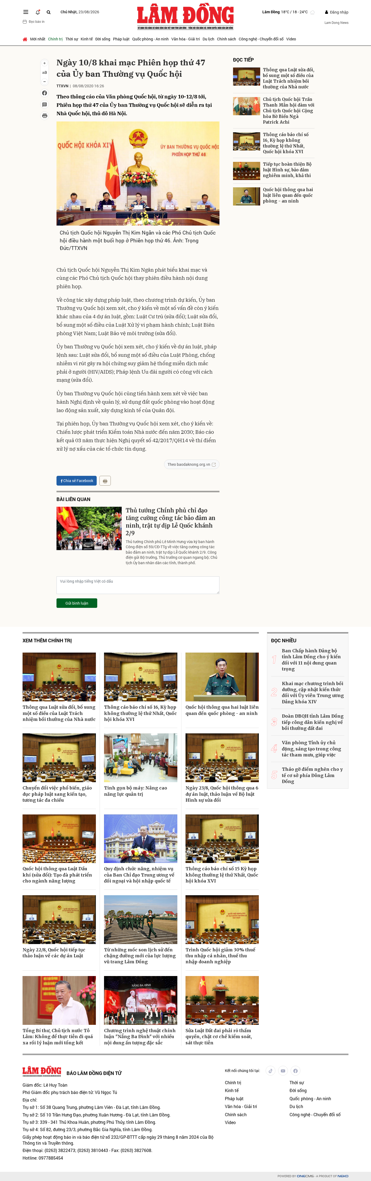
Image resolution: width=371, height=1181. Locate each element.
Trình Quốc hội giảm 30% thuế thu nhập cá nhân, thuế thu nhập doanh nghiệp (220, 956)
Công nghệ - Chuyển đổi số (261, 38)
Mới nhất (37, 38)
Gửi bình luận (76, 603)
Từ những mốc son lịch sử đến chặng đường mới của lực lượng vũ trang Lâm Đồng (140, 956)
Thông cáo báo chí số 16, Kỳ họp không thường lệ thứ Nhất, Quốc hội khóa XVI (286, 143)
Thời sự (71, 38)
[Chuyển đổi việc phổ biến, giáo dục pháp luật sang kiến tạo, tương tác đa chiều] (59, 757)
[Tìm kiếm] (48, 12)
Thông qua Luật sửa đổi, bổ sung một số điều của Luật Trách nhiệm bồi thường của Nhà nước (288, 78)
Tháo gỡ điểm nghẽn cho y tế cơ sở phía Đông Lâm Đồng (312, 775)
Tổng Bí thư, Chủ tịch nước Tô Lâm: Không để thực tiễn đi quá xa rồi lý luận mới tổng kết (58, 1036)
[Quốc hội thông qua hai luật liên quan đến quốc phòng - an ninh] (246, 196)
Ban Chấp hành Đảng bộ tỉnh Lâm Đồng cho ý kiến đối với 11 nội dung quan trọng (311, 660)
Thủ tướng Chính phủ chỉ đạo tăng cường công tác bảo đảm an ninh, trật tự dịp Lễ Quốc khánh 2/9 (170, 522)
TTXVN (62, 85)
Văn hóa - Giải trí (185, 38)
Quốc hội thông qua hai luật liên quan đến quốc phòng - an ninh (288, 195)
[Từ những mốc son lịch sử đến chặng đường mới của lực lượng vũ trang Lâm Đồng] (140, 919)
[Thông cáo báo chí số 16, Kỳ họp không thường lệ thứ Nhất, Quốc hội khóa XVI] (246, 141)
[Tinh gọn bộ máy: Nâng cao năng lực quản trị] (140, 757)
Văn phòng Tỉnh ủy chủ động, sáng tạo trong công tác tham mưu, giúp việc (311, 749)
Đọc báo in (37, 21)
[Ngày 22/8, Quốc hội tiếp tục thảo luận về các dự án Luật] (59, 919)
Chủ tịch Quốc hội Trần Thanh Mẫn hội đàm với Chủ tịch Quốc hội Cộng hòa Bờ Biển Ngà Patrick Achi (289, 111)
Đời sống (102, 38)
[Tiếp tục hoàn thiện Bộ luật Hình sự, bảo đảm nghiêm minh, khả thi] (246, 171)
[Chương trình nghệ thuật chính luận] (140, 1000)
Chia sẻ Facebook (78, 480)
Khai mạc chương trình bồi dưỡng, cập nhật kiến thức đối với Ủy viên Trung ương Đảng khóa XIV (313, 692)
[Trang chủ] (26, 39)
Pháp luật (121, 38)
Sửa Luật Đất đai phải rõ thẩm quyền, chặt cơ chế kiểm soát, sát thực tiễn (219, 1036)
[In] (105, 481)
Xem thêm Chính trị (47, 640)
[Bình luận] (44, 104)
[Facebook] (295, 1071)
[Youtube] (283, 1071)
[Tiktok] (270, 1071)
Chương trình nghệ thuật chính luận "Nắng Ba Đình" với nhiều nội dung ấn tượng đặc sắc (140, 1036)
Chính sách (226, 38)
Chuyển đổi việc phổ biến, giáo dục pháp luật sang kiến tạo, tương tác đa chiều (57, 794)
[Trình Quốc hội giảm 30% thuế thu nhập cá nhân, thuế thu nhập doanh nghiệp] (222, 919)
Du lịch (208, 38)
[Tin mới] (37, 12)
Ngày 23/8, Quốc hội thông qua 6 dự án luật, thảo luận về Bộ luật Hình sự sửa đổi (222, 794)
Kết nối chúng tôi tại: (242, 1070)
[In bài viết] (44, 115)
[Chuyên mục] (26, 12)
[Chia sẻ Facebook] (44, 93)
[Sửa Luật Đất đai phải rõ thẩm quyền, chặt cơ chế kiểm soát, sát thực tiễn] (222, 1000)
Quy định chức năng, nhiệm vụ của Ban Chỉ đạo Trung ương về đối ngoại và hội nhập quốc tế (139, 875)
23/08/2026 (80, 11)
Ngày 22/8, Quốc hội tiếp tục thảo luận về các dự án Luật (54, 952)
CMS (305, 1176)
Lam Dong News (336, 22)
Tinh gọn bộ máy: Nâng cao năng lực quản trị (135, 791)
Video (291, 38)
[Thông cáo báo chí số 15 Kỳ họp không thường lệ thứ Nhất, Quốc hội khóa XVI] (222, 838)
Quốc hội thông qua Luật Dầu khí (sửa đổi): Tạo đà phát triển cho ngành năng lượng (57, 875)
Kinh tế (87, 38)
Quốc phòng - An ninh (150, 38)
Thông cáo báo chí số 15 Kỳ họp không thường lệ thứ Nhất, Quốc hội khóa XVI (222, 875)
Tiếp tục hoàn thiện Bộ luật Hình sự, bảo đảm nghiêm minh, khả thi (287, 170)
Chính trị (55, 38)
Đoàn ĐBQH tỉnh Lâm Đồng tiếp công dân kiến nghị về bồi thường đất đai (313, 722)
